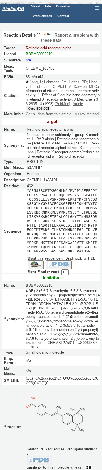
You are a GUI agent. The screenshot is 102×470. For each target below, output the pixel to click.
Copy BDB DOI (38, 108)
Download (63, 6)
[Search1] (36, 264)
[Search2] (59, 264)
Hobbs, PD (78, 82)
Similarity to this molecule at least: (55, 467)
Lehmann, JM (55, 82)
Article (78, 104)
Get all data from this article (48, 114)
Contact (63, 15)
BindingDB (13, 8)
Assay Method (87, 114)
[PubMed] (62, 104)
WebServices (42, 15)
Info (48, 6)
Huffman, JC (45, 86)
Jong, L (36, 82)
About (35, 6)
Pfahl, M (64, 86)
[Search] (39, 460)
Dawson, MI (83, 86)
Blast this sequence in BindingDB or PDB (62, 258)
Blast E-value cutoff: (44, 272)
